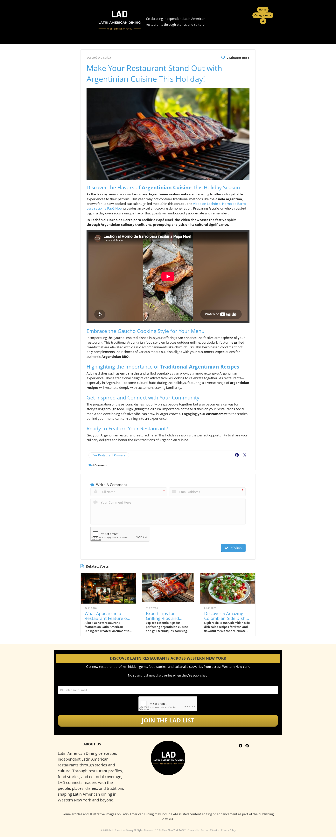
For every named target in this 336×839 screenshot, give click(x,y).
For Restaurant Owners (109, 455)
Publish (235, 548)
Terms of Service (210, 830)
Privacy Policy (228, 830)
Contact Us (193, 830)
